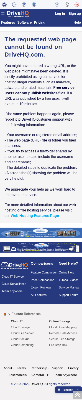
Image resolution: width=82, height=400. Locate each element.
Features (8, 22)
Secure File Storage (62, 339)
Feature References (26, 314)
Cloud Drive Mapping (63, 327)
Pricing (39, 22)
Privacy (73, 368)
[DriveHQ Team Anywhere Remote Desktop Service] (33, 4)
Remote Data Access (63, 333)
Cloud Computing (22, 345)
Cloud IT (17, 321)
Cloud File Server (22, 333)
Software (24, 22)
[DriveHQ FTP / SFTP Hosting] (14, 4)
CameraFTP (40, 375)
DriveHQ (37, 384)
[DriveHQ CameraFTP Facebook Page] (57, 4)
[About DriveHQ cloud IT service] (14, 267)
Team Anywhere (12, 291)
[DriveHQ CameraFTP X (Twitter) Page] (66, 4)
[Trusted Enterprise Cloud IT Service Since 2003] (41, 247)
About (8, 368)
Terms (21, 368)
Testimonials (18, 375)
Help (77, 22)
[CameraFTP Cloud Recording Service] (24, 4)
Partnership (39, 368)
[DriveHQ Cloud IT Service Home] (15, 14)
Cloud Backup (20, 339)
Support (57, 368)
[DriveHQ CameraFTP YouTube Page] (76, 4)
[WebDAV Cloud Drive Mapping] (4, 4)
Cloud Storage (20, 327)
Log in (60, 13)
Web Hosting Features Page (35, 216)
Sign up (75, 13)
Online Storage (59, 321)
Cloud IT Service (13, 276)
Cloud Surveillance (14, 284)
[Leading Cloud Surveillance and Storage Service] (41, 232)
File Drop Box (58, 345)
